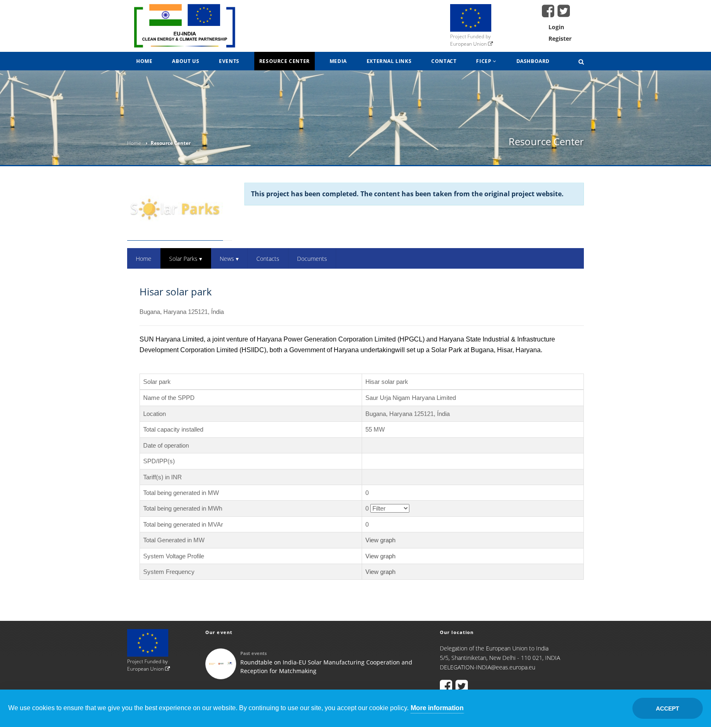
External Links (389, 61)
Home (144, 61)
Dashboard (533, 61)
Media (338, 61)
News (229, 258)
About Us (185, 61)
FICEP (484, 61)
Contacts (267, 258)
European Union (469, 43)
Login (556, 27)
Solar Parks (185, 258)
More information (437, 707)
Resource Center (284, 61)
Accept (667, 708)
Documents (312, 258)
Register (560, 38)
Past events (253, 653)
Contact (443, 61)
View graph (380, 540)
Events (229, 61)
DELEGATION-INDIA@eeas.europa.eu (487, 667)
